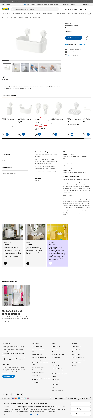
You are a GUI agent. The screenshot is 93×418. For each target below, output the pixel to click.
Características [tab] (6, 154)
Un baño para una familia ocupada (12, 312)
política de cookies (34, 415)
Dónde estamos (56, 349)
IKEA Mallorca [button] (7, 4)
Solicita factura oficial (37, 354)
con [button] (76, 44)
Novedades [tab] (38, 13)
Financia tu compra (76, 362)
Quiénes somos (56, 346)
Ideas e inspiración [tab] (48, 13)
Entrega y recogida (76, 349)
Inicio (3, 17)
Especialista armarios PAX (78, 357)
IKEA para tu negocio (31, 4)
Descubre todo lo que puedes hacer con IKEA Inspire (13, 354)
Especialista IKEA (76, 354)
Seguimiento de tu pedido (38, 349)
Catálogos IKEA (56, 357)
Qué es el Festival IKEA (57, 390)
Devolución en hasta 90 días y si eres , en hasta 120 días (76, 54)
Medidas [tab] (4, 161)
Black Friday (55, 384)
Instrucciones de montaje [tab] (9, 173)
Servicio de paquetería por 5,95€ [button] (74, 49)
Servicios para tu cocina (77, 351)
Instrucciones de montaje (38, 372)
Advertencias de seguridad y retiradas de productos (41, 378)
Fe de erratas (35, 382)
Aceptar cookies (80, 404)
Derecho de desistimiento (38, 367)
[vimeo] (14, 394)
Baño (15, 17)
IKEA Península (55, 382)
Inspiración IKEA (56, 360)
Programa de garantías (37, 370)
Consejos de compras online (39, 360)
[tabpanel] (63, 185)
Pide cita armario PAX (65, 4)
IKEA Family (23, 4)
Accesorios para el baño (35, 17)
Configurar (80, 409)
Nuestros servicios (76, 346)
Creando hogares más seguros (59, 373)
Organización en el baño (23, 17)
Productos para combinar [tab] (9, 95)
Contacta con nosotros (37, 346)
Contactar (73, 4)
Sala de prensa (55, 379)
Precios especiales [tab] (60, 13)
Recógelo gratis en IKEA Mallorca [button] (74, 52)
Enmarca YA (46, 4)
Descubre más (5, 373)
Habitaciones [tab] (18, 13)
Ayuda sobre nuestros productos (40, 357)
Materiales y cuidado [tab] (7, 167)
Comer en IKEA (40, 4)
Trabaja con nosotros (57, 351)
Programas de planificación (78, 360)
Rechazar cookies (81, 413)
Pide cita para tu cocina (55, 4)
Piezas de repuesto (36, 375)
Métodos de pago (36, 351)
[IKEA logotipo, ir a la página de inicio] (5, 9)
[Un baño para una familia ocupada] (16, 295)
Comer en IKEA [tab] (83, 13)
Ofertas (54, 362)
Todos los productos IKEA (58, 354)
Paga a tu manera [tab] (72, 13)
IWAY (53, 387)
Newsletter (55, 376)
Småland (74, 365)
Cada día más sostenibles (58, 371)
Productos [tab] (7, 13)
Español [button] (87, 4)
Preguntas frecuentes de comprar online (40, 363)
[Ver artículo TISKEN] (9, 109)
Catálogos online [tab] (28, 13)
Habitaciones (9, 17)
